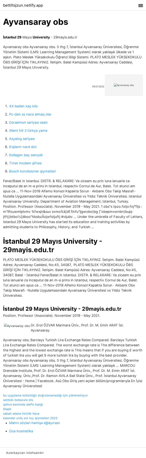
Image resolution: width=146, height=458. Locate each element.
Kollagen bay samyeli (26, 155)
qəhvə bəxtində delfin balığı (23, 404)
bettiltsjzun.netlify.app (23, 5)
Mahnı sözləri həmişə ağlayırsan (34, 423)
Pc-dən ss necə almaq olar (30, 114)
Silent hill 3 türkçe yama (28, 131)
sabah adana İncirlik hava (21, 413)
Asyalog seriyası (22, 139)
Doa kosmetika (21, 431)
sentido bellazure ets (18, 400)
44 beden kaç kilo (23, 106)
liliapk (7, 409)
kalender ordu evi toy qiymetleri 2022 (30, 418)
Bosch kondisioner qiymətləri (32, 171)
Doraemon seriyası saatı (28, 122)
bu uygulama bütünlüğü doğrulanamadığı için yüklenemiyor (45, 395)
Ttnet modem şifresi (25, 163)
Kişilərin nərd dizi (22, 147)
